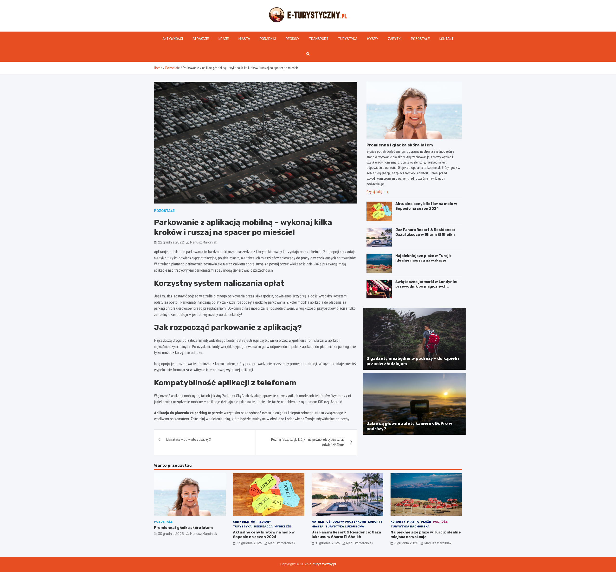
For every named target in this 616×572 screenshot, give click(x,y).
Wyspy (372, 39)
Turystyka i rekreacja (253, 526)
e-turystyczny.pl (322, 564)
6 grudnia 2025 (406, 543)
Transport (318, 39)
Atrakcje (200, 39)
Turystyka (347, 39)
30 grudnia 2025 (171, 534)
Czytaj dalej (374, 192)
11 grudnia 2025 (327, 543)
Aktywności (172, 39)
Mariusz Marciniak (203, 242)
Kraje (223, 39)
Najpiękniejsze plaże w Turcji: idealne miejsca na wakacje (423, 258)
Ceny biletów (244, 521)
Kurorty (375, 521)
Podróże (440, 521)
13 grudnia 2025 (249, 543)
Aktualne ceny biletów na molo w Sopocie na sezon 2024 (426, 206)
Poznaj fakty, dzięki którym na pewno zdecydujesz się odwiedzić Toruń (308, 442)
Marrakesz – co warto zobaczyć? (189, 439)
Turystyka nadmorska (410, 526)
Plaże (426, 521)
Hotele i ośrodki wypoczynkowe (339, 521)
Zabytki (394, 39)
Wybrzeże (283, 526)
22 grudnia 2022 (171, 242)
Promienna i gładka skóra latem (399, 145)
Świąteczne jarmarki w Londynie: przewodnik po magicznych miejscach (426, 286)
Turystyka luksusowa (344, 526)
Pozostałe (420, 39)
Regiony (292, 39)
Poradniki (268, 39)
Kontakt (446, 39)
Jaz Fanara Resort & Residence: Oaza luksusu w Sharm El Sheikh (425, 232)
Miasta (244, 39)
